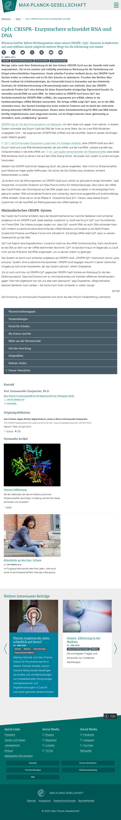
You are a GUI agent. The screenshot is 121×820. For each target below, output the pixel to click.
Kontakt (33, 763)
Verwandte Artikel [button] (16, 438)
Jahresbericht (12, 745)
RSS (33, 777)
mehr (9, 507)
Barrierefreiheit (86, 800)
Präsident (10, 734)
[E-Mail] (51, 52)
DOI (19, 431)
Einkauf (9, 750)
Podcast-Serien (17, 363)
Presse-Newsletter (19, 370)
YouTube (88, 745)
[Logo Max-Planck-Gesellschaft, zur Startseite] (53, 6)
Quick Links (12, 729)
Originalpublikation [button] (17, 412)
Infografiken (16, 355)
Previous (5, 649)
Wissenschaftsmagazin (22, 311)
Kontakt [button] (9, 384)
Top (112, 716)
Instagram (89, 740)
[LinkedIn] (13, 52)
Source (9, 431)
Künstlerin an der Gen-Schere (22, 560)
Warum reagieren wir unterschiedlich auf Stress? (32, 640)
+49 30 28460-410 (15, 399)
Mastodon (51, 740)
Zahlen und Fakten (15, 740)
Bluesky (49, 734)
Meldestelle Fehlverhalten (19, 756)
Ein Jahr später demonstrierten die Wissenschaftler (77, 151)
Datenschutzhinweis (64, 800)
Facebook (88, 734)
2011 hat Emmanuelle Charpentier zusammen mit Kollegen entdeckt (42, 143)
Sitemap (31, 800)
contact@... (12, 403)
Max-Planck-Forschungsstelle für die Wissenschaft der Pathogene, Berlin (39, 396)
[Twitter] (32, 52)
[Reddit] (22, 52)
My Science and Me (20, 333)
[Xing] (41, 52)
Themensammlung (88, 770)
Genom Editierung (15, 489)
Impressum (44, 800)
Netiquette (86, 750)
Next (115, 649)
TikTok (49, 750)
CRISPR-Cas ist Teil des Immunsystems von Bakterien (31, 124)
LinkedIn (50, 745)
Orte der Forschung (20, 348)
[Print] (60, 52)
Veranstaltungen (18, 319)
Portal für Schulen (19, 326)
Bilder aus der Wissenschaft (25, 341)
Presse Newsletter (88, 763)
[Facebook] (3, 52)
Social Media (50, 729)
